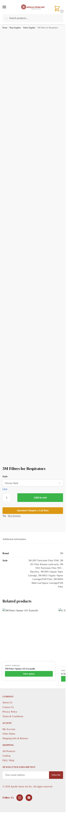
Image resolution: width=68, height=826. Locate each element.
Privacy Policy (9, 711)
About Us (7, 702)
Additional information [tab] (14, 539)
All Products (8, 751)
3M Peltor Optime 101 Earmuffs (20, 668)
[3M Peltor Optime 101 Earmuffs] (28, 635)
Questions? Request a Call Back (33, 510)
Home (4, 28)
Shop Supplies (15, 28)
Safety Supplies (29, 28)
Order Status (8, 733)
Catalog (6, 755)
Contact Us (8, 707)
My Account (8, 729)
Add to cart (40, 497)
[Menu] (7, 7)
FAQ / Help (8, 760)
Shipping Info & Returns (15, 738)
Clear (4, 489)
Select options (29, 674)
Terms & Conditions (12, 716)
